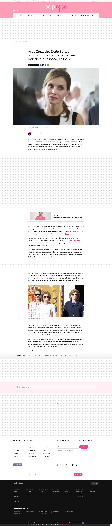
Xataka (15, 491)
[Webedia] (18, 483)
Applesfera (16, 496)
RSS (76, 464)
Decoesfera (79, 494)
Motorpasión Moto (68, 494)
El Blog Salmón (92, 491)
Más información (65, 524)
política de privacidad (74, 450)
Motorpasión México (68, 511)
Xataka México (17, 511)
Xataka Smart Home (18, 499)
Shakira (16, 453)
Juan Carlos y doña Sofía (72, 240)
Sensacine (41, 491)
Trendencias (79, 491)
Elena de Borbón (68, 355)
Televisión (45, 447)
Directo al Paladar (55, 491)
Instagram (98, 10)
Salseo (59, 15)
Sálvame (16, 456)
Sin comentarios (34, 65)
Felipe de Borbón (58, 355)
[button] (37, 133)
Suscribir (84, 446)
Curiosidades (17, 450)
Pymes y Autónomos (93, 494)
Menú (14, 10)
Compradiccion (79, 496)
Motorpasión (67, 491)
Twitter (94, 10)
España (34, 355)
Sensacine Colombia (43, 513)
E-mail (48, 65)
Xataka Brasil (17, 513)
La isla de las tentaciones (46, 457)
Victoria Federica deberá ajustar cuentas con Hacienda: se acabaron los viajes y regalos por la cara (67, 216)
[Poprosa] (56, 8)
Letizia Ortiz (48, 355)
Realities (16, 447)
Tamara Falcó (31, 453)
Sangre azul (40, 355)
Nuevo (17, 10)
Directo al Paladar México (55, 512)
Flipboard (45, 65)
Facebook (91, 10)
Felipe (67, 234)
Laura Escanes (32, 456)
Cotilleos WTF (71, 15)
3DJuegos (28, 491)
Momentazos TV (87, 15)
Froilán (66, 328)
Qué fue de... (48, 15)
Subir (93, 483)
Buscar (20, 10)
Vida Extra (28, 494)
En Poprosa (55, 213)
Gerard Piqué (46, 453)
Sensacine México (43, 511)
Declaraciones (32, 450)
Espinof (40, 494)
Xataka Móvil (16, 494)
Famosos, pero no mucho (29, 15)
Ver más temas (18, 464)
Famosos (25, 41)
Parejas (45, 450)
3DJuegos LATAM (30, 511)
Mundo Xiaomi (17, 501)
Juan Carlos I (77, 355)
